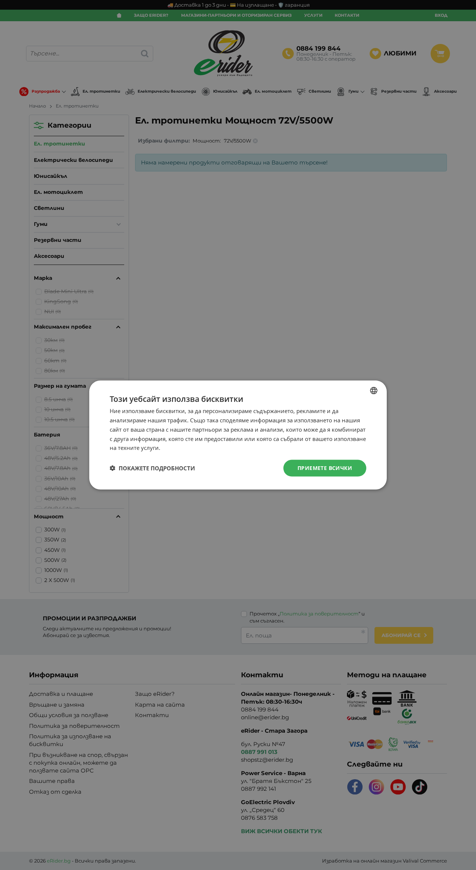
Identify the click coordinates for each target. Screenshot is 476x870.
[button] (152, 468)
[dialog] (238, 435)
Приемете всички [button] (325, 467)
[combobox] (373, 390)
